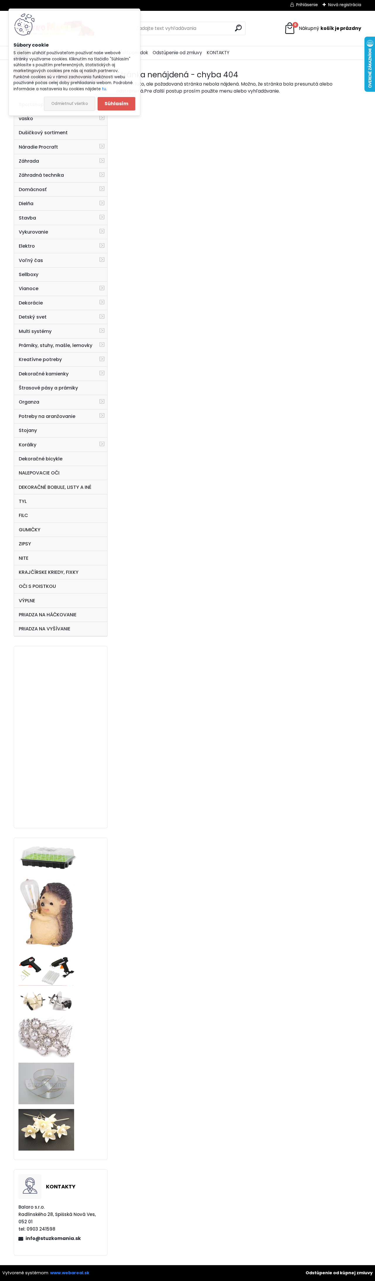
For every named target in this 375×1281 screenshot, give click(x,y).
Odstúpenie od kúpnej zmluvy (339, 1273)
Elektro (27, 246)
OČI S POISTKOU (37, 586)
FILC (23, 515)
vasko (26, 118)
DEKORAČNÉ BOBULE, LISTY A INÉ (55, 487)
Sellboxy (28, 274)
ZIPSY (25, 543)
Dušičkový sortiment (43, 132)
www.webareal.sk (69, 1273)
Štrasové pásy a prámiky (48, 388)
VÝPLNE (27, 600)
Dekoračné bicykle (40, 458)
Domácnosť (33, 189)
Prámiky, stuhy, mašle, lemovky (55, 345)
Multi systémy (35, 331)
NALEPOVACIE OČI (39, 472)
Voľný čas (31, 260)
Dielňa (26, 203)
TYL (23, 501)
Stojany (28, 430)
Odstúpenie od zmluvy (177, 53)
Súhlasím (116, 103)
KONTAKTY (218, 53)
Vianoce (28, 288)
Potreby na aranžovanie (47, 416)
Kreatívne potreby (40, 359)
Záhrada (29, 161)
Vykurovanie (33, 232)
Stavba (27, 218)
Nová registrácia (344, 5)
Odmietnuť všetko (69, 103)
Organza (29, 402)
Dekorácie (31, 303)
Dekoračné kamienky (44, 373)
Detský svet (33, 317)
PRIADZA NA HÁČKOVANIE (47, 614)
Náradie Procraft (38, 147)
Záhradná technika (41, 175)
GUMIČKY (29, 529)
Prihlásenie (307, 5)
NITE (23, 558)
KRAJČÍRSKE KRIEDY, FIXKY (49, 572)
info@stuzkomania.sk (53, 1238)
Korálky (27, 444)
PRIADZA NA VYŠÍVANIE (44, 628)
